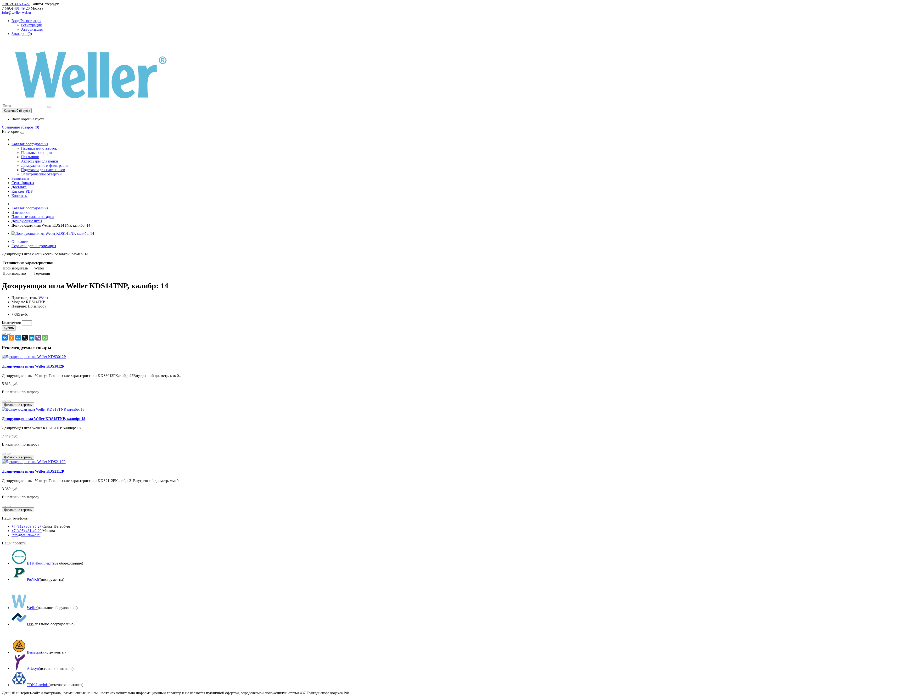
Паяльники (30, 157)
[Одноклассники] (11, 338)
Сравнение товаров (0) (20, 127)
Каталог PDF (22, 191)
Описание (19, 242)
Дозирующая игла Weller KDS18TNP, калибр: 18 (43, 419)
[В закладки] (4, 334)
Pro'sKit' (33, 579)
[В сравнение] (9, 334)
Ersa (30, 624)
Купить (9, 328)
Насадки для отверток (39, 148)
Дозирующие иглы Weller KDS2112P (33, 471)
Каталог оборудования (29, 144)
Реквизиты (20, 178)
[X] (25, 338)
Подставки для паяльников (43, 170)
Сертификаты (22, 183)
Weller (43, 298)
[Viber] (38, 338)
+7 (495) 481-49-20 (26, 531)
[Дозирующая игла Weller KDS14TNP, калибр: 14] (52, 233)
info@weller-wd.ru (16, 13)
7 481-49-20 (16, 8)
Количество (11, 323)
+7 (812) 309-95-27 (26, 526)
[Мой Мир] (18, 338)
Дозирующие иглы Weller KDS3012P (33, 366)
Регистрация (31, 25)
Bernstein (34, 652)
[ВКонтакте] (5, 338)
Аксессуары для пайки (39, 161)
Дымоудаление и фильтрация (44, 165)
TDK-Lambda (38, 685)
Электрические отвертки (41, 174)
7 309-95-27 (16, 4)
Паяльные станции (36, 153)
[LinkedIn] (31, 338)
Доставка (19, 187)
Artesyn (33, 668)
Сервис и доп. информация (33, 246)
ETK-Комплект (39, 563)
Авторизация (32, 29)
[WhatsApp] (45, 338)
